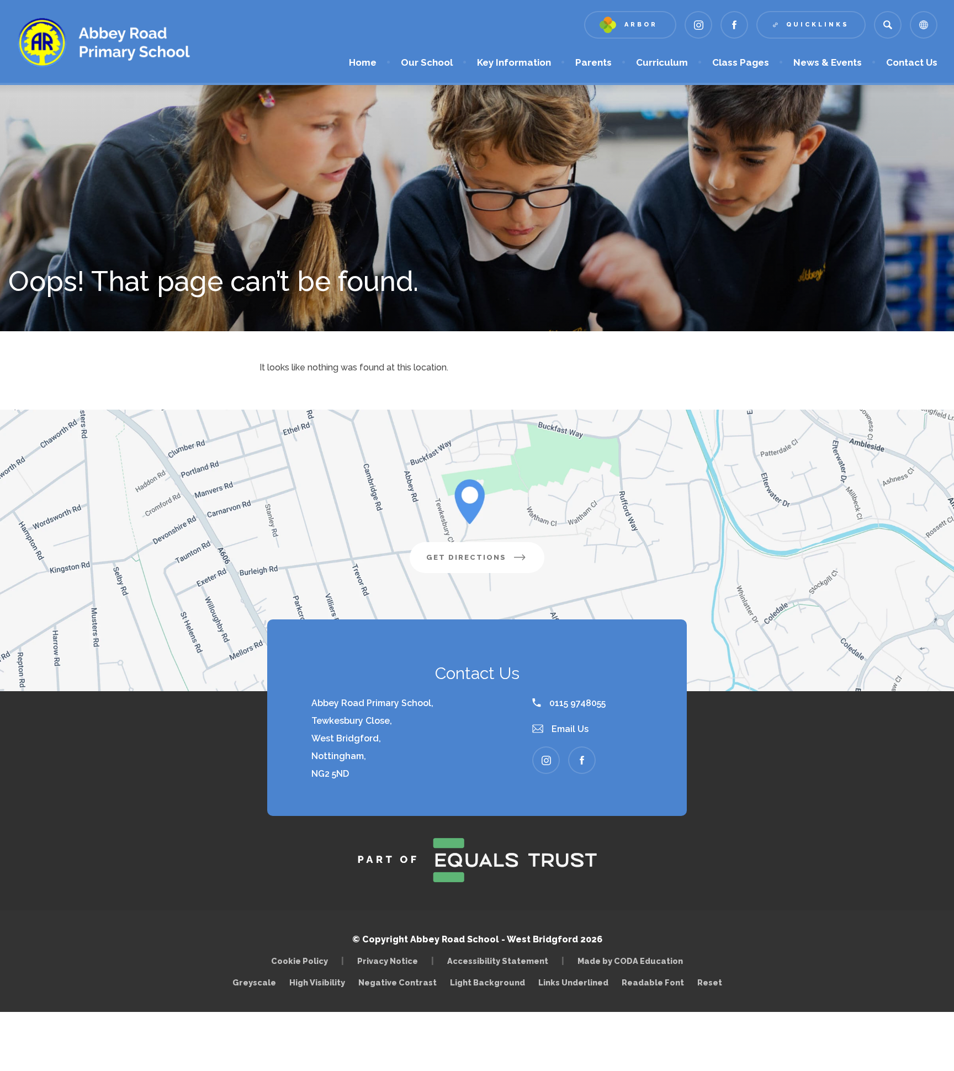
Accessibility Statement (497, 961)
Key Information (514, 62)
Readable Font (653, 982)
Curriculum (662, 62)
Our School (427, 62)
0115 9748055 (576, 703)
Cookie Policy (299, 961)
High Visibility (317, 982)
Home (363, 62)
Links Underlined (573, 982)
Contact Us (911, 62)
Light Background (487, 982)
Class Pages (740, 62)
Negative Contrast (397, 982)
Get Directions (485, 563)
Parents (593, 62)
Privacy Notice (387, 961)
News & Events (827, 62)
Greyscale (254, 982)
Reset (709, 982)
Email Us (569, 729)
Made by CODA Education (632, 961)
